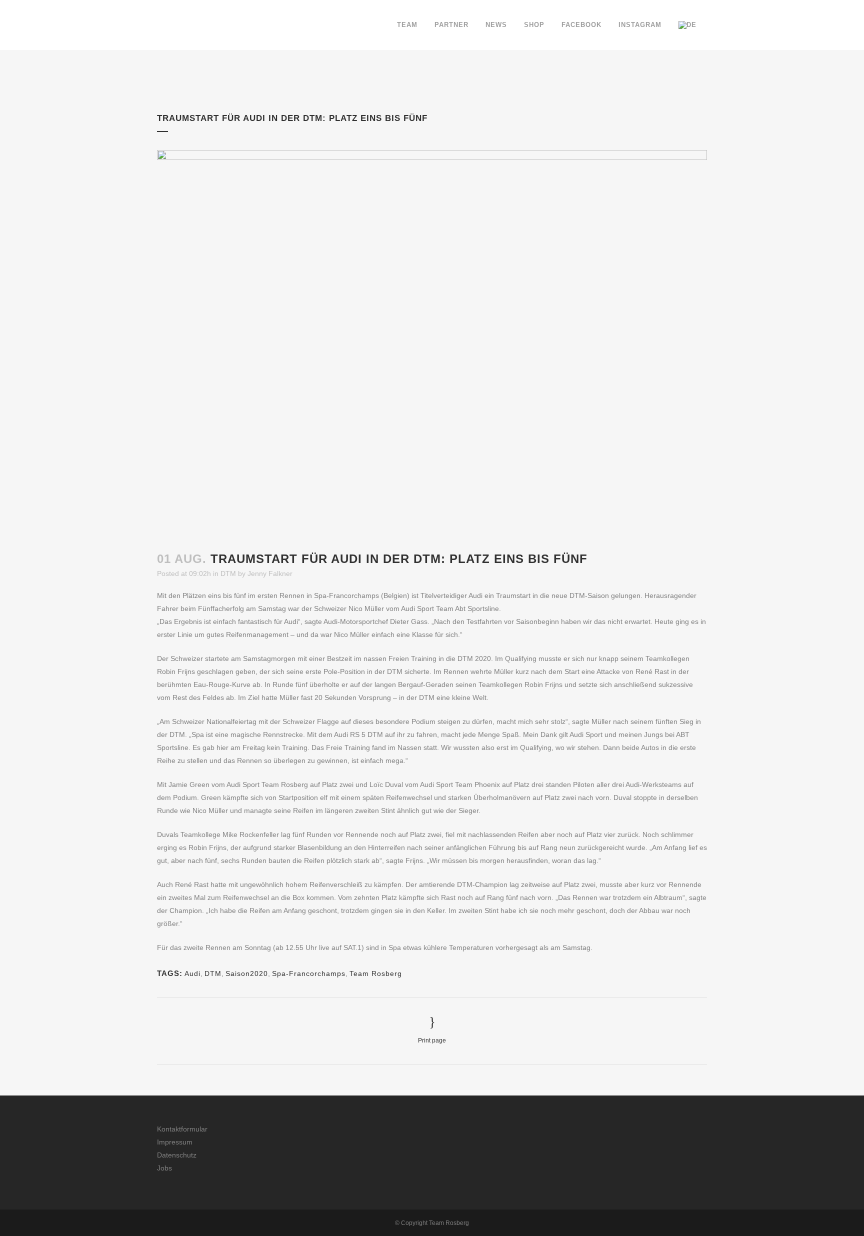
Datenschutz (176, 1155)
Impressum (174, 1142)
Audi (192, 974)
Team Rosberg (376, 974)
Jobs (164, 1168)
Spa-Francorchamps (309, 974)
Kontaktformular (182, 1129)
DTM (228, 574)
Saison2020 (247, 974)
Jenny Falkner (270, 574)
